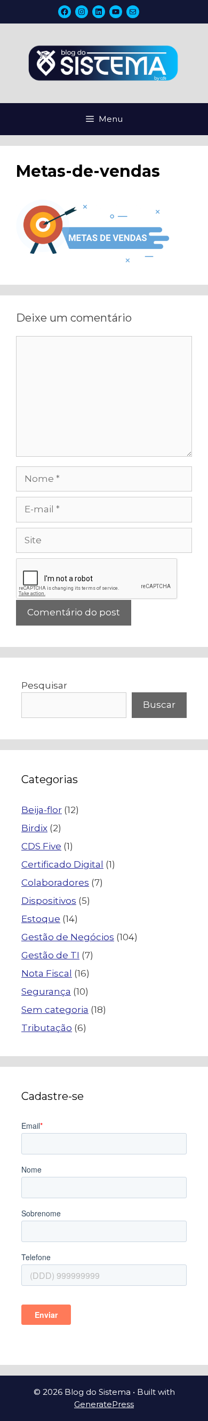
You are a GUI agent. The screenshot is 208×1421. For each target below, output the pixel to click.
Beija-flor (41, 810)
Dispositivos (48, 900)
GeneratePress (104, 1404)
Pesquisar (44, 685)
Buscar (159, 704)
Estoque (40, 919)
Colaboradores (55, 882)
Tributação (46, 1027)
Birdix (34, 828)
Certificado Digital (62, 864)
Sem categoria (55, 1009)
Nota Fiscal (46, 973)
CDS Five (41, 846)
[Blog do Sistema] (104, 62)
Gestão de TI (50, 955)
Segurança (46, 991)
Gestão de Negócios (67, 937)
